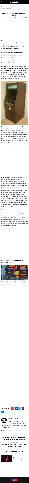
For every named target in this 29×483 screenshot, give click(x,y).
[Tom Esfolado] (6, 458)
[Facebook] (12, 480)
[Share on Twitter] (19, 408)
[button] (2, 459)
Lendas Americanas (16, 6)
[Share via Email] (2, 412)
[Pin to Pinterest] (23, 408)
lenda (10, 40)
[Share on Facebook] (16, 408)
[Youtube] (17, 480)
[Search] (27, 2)
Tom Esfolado (16, 457)
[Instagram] (14, 480)
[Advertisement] (14, 30)
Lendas (8, 6)
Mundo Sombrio (9, 17)
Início (2, 6)
